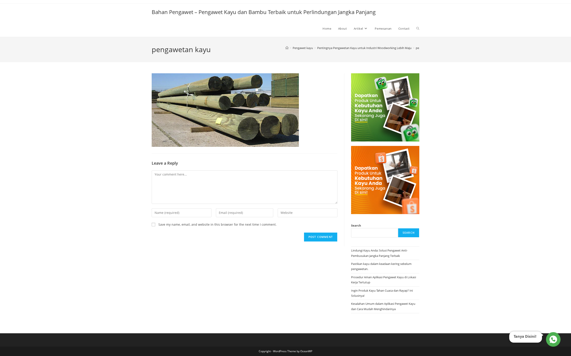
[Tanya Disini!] (553, 339)
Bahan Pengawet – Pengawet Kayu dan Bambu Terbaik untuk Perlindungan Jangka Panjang (264, 12)
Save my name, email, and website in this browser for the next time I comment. (217, 224)
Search (356, 225)
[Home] (287, 48)
